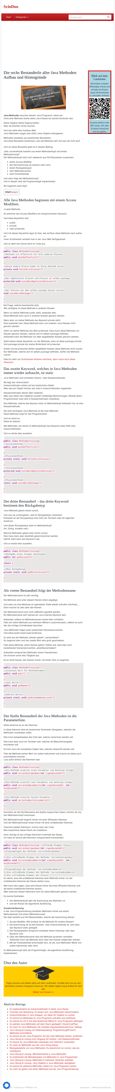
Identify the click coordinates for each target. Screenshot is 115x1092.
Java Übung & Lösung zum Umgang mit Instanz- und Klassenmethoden (45, 1039)
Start (8, 17)
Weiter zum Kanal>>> (43, 992)
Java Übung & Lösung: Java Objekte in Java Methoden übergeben (42, 1063)
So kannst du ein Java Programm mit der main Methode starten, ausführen (46, 1036)
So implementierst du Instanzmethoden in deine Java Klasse (39, 1009)
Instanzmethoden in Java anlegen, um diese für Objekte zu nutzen (42, 1015)
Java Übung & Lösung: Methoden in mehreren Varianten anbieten (41, 1060)
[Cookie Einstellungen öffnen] (6, 1088)
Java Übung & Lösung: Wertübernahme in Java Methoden (38, 1054)
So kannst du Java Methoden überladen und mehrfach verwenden (42, 1042)
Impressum (85, 1087)
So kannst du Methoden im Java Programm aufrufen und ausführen (42, 1018)
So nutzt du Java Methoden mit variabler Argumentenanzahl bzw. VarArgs (46, 1027)
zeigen (14, 192)
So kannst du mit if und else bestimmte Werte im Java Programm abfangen (46, 1021)
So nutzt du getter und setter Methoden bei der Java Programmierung (44, 1069)
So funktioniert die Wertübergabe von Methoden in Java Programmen (44, 1057)
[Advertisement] (57, 43)
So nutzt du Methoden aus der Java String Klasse (34, 1045)
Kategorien (21, 17)
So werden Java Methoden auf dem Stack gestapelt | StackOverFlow (44, 1024)
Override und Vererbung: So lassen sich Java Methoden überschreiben (44, 1012)
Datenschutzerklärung (101, 1087)
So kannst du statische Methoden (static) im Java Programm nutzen (43, 1066)
